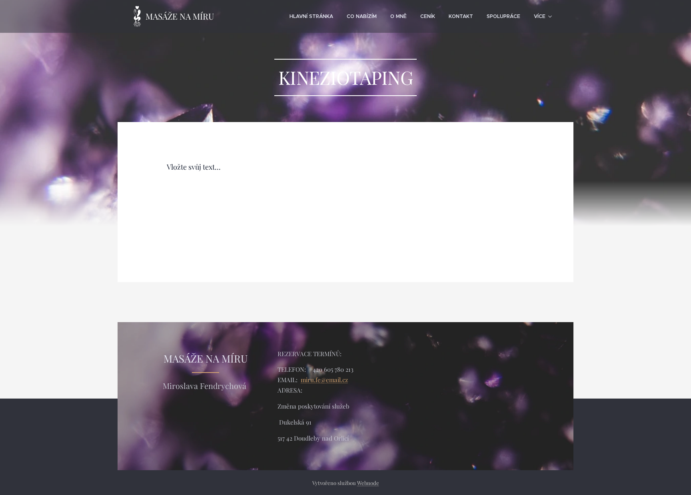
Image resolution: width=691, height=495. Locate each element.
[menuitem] (311, 16)
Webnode (368, 482)
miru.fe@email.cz (324, 380)
